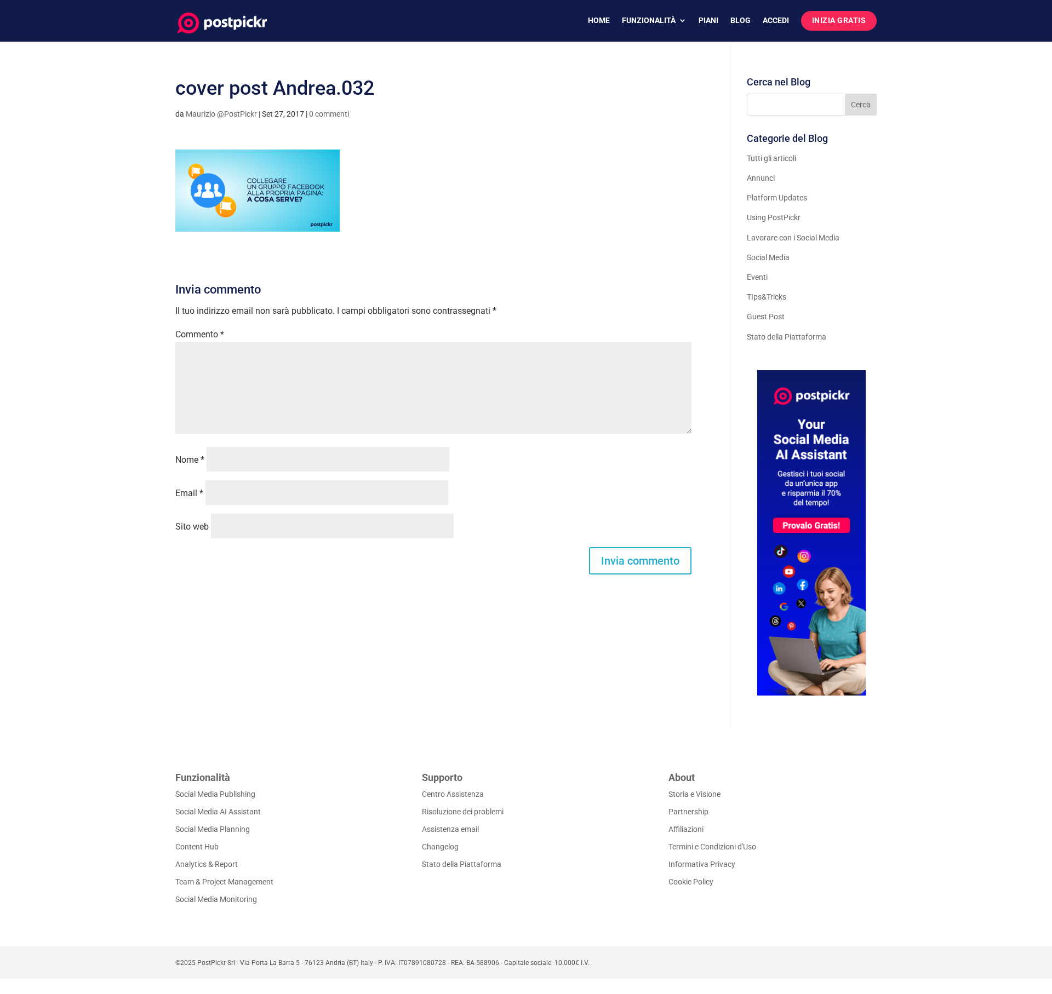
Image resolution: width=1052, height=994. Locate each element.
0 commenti (329, 114)
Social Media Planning (212, 829)
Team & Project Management (224, 881)
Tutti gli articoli (771, 158)
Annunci (761, 178)
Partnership (688, 811)
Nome (189, 460)
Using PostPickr (774, 217)
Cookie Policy (690, 881)
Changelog (440, 846)
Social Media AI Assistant (218, 811)
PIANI (708, 20)
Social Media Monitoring (216, 899)
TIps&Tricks (766, 296)
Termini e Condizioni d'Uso (712, 846)
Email (189, 493)
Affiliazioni (686, 829)
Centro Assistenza (453, 794)
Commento (199, 334)
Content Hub (197, 846)
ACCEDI (776, 20)
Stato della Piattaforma (786, 336)
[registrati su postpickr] (812, 533)
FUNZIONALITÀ (649, 20)
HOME (599, 20)
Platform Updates (777, 197)
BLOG (740, 20)
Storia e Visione (694, 794)
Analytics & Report (206, 864)
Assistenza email (450, 829)
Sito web (192, 526)
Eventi (757, 277)
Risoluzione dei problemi (463, 811)
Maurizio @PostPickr (221, 114)
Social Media (768, 257)
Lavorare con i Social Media (793, 237)
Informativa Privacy (701, 864)
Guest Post (766, 316)
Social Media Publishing (215, 794)
